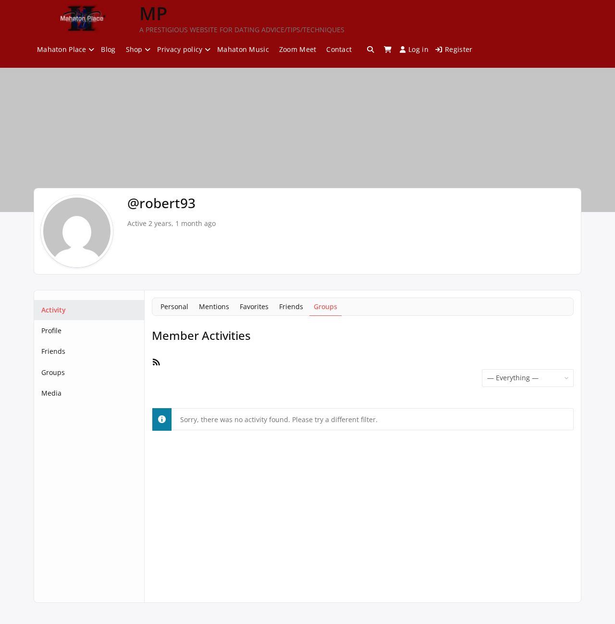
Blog (108, 49)
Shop (134, 49)
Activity (53, 309)
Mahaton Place (61, 49)
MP (153, 12)
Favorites (254, 306)
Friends (53, 351)
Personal (174, 306)
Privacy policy (179, 49)
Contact (339, 49)
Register (458, 49)
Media (51, 393)
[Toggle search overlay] (370, 49)
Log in (418, 49)
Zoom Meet (298, 49)
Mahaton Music (243, 49)
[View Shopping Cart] (388, 49)
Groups (53, 372)
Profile (51, 330)
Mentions (214, 306)
